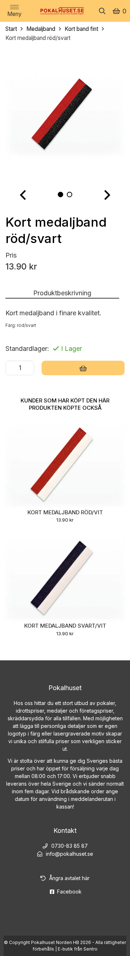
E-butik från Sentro (78, 949)
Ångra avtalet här (69, 878)
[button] (22, 195)
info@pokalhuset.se (69, 854)
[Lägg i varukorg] (83, 368)
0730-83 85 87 (69, 846)
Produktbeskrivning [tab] (62, 293)
